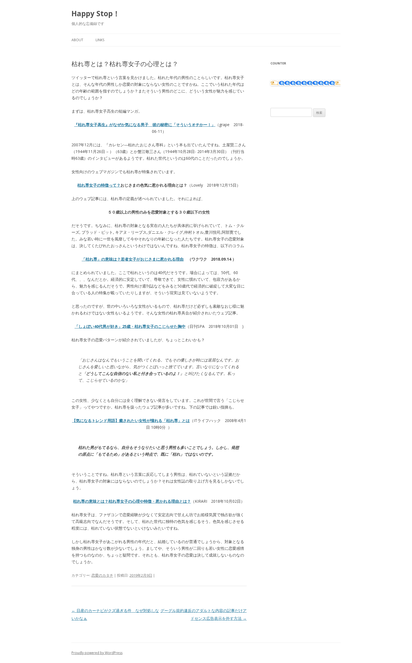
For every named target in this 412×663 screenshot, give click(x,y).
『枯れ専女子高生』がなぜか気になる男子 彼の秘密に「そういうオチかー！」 (144, 124)
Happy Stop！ (95, 13)
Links (100, 40)
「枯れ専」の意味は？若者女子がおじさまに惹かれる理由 (133, 259)
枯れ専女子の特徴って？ (99, 185)
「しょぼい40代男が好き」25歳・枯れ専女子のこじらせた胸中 (130, 326)
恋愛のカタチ (102, 575)
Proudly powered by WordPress (96, 652)
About (77, 40)
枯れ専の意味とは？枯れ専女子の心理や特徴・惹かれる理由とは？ (132, 501)
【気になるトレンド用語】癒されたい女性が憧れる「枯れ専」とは (131, 420)
